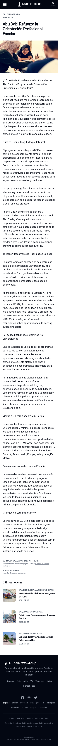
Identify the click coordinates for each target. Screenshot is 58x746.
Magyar (33, 708)
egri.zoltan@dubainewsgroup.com (14, 573)
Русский (24, 703)
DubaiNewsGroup (22, 663)
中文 (32, 703)
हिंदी (37, 703)
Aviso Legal (17, 723)
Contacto (8, 723)
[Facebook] (22, 697)
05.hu (16, 739)
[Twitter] (35, 697)
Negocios (10, 681)
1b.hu (38, 739)
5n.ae (22, 739)
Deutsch (24, 708)
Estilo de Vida (22, 681)
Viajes (49, 681)
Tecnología (40, 681)
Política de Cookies (46, 723)
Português (50, 703)
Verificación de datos (34, 726)
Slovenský (42, 708)
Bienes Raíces (29, 686)
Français (15, 708)
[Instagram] (29, 697)
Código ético (20, 726)
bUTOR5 (10, 739)
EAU (31, 681)
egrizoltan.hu (46, 739)
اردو (42, 703)
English (15, 703)
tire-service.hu (30, 739)
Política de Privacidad (30, 723)
